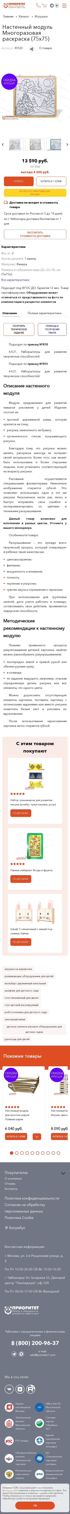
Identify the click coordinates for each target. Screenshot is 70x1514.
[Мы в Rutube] (30, 1389)
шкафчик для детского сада (22, 990)
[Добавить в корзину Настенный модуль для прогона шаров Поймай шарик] (37, 1136)
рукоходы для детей (17, 1039)
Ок (35, 1505)
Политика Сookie (19, 1218)
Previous (2, 144)
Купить (18, 181)
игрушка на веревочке (18, 969)
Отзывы (10, 1183)
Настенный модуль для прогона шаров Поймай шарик (17, 1115)
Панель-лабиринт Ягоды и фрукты (31, 870)
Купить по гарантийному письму (35, 193)
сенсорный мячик (15, 1019)
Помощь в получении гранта (52, 329)
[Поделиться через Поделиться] (32, 49)
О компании (13, 1178)
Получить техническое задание (19, 329)
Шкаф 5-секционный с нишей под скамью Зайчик (31, 931)
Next (67, 144)
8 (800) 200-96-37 (38, 5)
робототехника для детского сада (26, 1012)
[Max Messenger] (57, 6)
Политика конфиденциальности (32, 1198)
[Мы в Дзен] (19, 1389)
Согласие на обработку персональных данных (25, 1208)
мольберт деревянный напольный (25, 983)
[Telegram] (52, 6)
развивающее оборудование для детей (29, 976)
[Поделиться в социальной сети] (31, 49)
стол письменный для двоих (22, 997)
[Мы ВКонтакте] (9, 1389)
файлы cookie (10, 1490)
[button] (11, 1153)
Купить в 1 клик (51, 181)
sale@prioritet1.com (42, 1355)
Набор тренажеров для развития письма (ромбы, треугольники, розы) (33, 802)
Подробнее (21, 813)
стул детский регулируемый (21, 1005)
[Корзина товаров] (43, 5)
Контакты (11, 1189)
